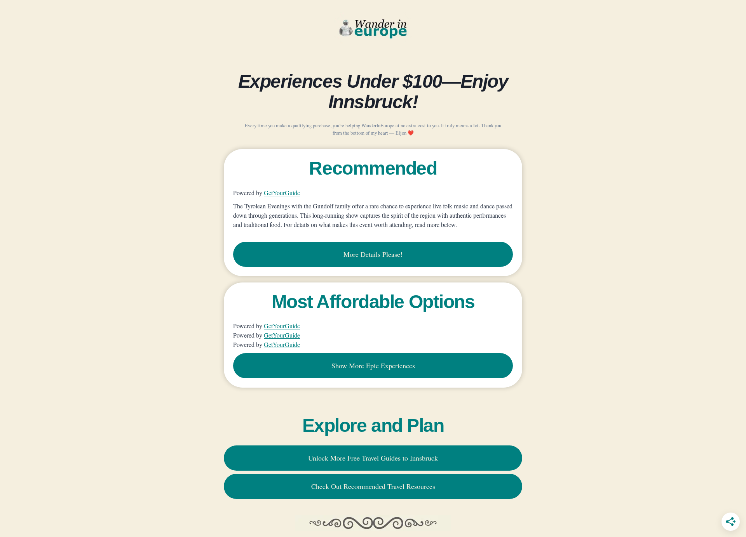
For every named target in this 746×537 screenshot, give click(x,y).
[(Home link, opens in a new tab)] (373, 27)
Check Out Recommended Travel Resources (373, 486)
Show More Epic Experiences (373, 365)
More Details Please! (373, 254)
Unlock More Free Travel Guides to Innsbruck (373, 458)
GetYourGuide (282, 193)
